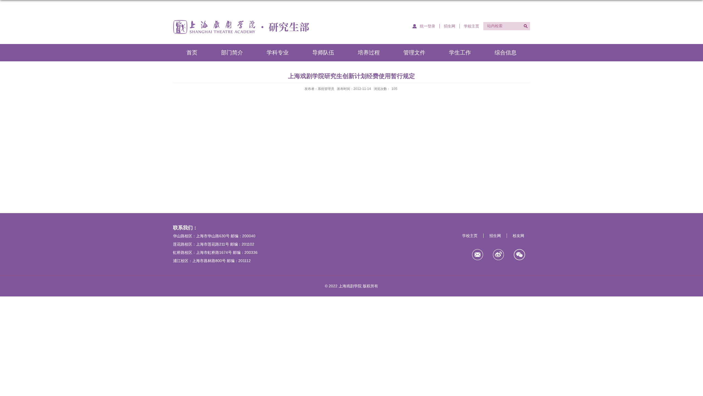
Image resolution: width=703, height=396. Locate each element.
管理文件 (414, 53)
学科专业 (278, 53)
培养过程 (369, 53)
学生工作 (460, 53)
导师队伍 (323, 53)
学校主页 (471, 26)
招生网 (449, 26)
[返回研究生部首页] (241, 21)
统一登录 (427, 26)
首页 (191, 53)
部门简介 (232, 53)
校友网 (518, 235)
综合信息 (506, 53)
